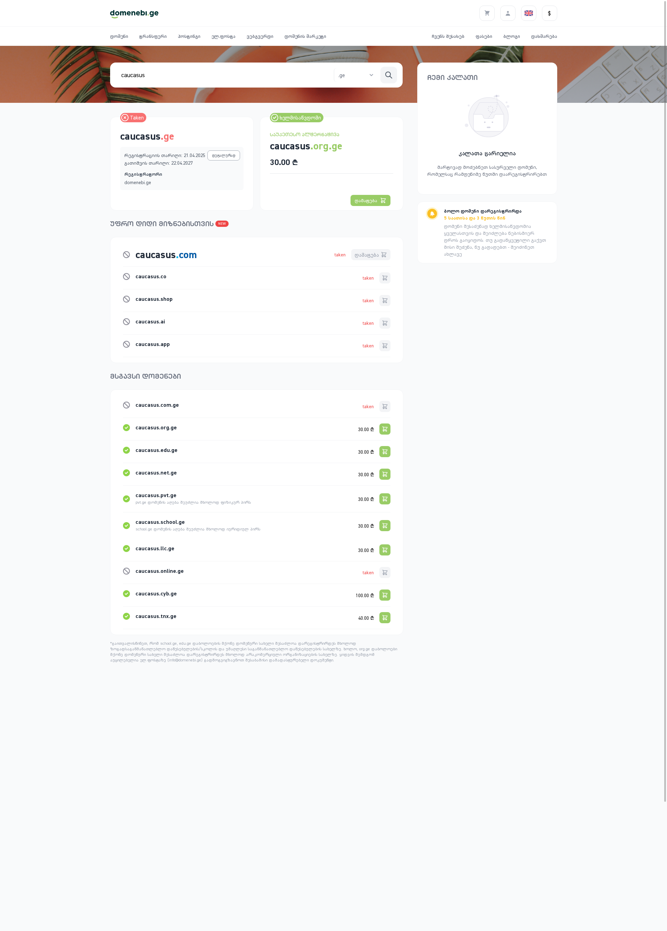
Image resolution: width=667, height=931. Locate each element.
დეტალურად (224, 155)
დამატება (366, 200)
